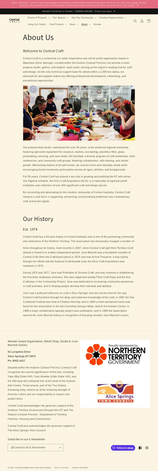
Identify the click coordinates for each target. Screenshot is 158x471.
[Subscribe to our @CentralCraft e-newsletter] (59, 447)
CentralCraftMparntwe (24, 468)
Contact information (80, 468)
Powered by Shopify (42, 468)
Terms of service (61, 468)
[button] (38, 17)
